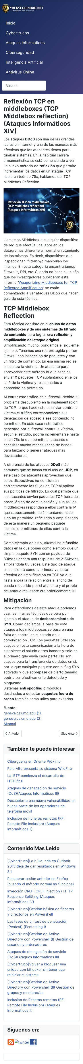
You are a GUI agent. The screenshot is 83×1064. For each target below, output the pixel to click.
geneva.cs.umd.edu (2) (23, 718)
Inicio (10, 23)
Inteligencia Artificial (24, 62)
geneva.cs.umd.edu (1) (22, 713)
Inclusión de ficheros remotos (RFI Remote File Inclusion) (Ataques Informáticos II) (35, 823)
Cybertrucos (17, 32)
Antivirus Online (20, 72)
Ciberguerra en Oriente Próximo (34, 761)
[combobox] (24, 86)
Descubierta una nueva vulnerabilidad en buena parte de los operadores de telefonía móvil (41, 805)
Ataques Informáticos (25, 42)
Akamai (10, 723)
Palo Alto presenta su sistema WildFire (39, 768)
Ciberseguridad (20, 52)
